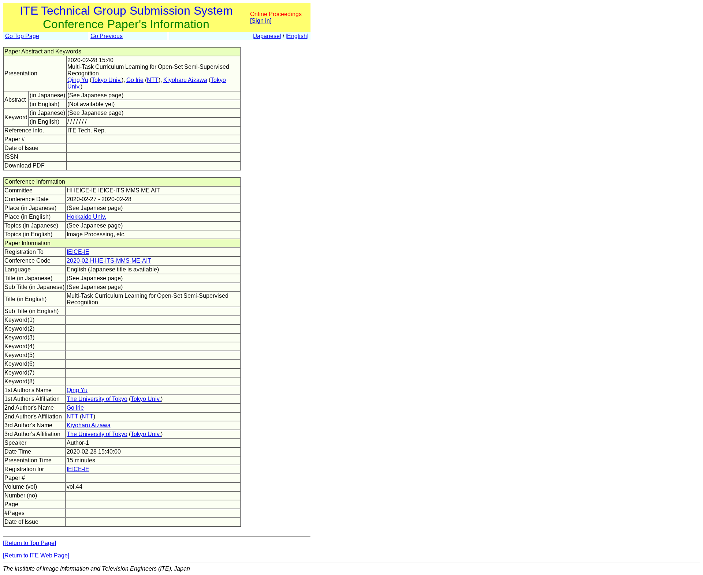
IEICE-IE (78, 252)
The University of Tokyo (97, 399)
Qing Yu (77, 80)
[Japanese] (267, 36)
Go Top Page (22, 36)
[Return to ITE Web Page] (36, 555)
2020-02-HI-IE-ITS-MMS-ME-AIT (109, 261)
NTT (153, 80)
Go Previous (106, 36)
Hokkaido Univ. (86, 217)
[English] (297, 36)
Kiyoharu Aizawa (185, 80)
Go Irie (135, 80)
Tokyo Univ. (107, 80)
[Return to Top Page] (29, 543)
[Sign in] (260, 21)
